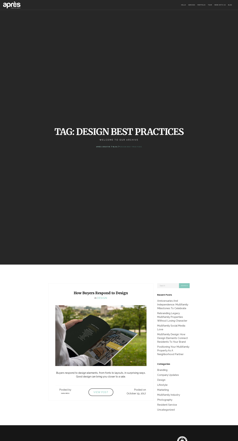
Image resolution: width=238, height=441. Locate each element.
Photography (164, 399)
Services (191, 5)
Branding (162, 369)
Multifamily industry (168, 394)
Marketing (163, 389)
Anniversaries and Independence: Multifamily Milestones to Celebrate (172, 304)
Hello (183, 5)
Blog (230, 5)
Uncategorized (166, 409)
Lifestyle (162, 384)
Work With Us (220, 5)
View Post (100, 392)
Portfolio (201, 5)
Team (210, 5)
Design (102, 297)
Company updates (168, 374)
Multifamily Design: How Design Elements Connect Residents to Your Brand (172, 338)
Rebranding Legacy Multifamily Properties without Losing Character (172, 317)
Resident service (167, 404)
